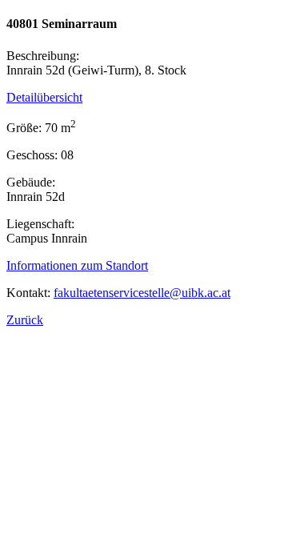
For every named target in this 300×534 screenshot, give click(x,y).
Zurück (24, 320)
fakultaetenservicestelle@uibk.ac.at (142, 292)
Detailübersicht (44, 97)
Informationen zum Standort (77, 265)
